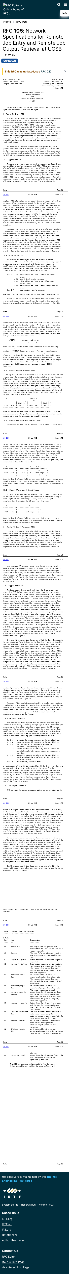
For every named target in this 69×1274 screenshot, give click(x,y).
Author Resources (13, 1240)
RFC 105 (6, 194)
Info (64, 13)
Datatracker (9, 1235)
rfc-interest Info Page (15, 1267)
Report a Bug (28, 1204)
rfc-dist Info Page (13, 1262)
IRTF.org (7, 1224)
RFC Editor (9, 1256)
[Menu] (65, 4)
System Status (10, 1204)
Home (7, 21)
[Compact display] (65, 71)
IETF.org (7, 1218)
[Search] (59, 4)
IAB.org (6, 1229)
